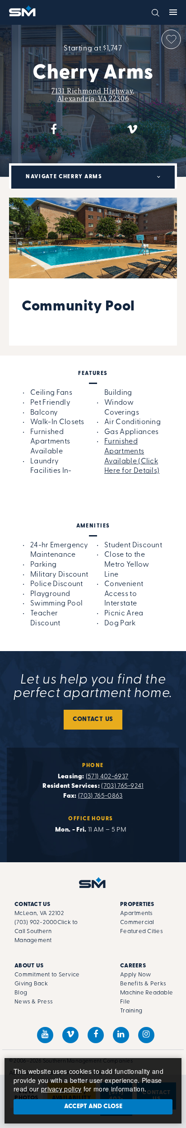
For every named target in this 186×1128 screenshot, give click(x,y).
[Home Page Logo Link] (23, 11)
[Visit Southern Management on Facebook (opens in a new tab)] (96, 1035)
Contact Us (93, 719)
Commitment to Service (46, 975)
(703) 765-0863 (100, 796)
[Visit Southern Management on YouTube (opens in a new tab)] (45, 1035)
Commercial (137, 922)
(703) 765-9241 (122, 786)
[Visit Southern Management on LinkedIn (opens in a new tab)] (121, 1035)
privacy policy (61, 1088)
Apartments (136, 913)
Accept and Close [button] (93, 1106)
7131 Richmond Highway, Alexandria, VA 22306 (93, 95)
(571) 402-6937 (107, 776)
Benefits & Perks (143, 984)
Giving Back (31, 984)
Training (131, 1011)
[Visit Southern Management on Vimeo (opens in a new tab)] (70, 1035)
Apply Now (135, 975)
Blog (20, 993)
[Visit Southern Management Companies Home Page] (93, 882)
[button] (155, 12)
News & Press (33, 1002)
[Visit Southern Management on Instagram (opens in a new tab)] (146, 1035)
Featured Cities (141, 931)
